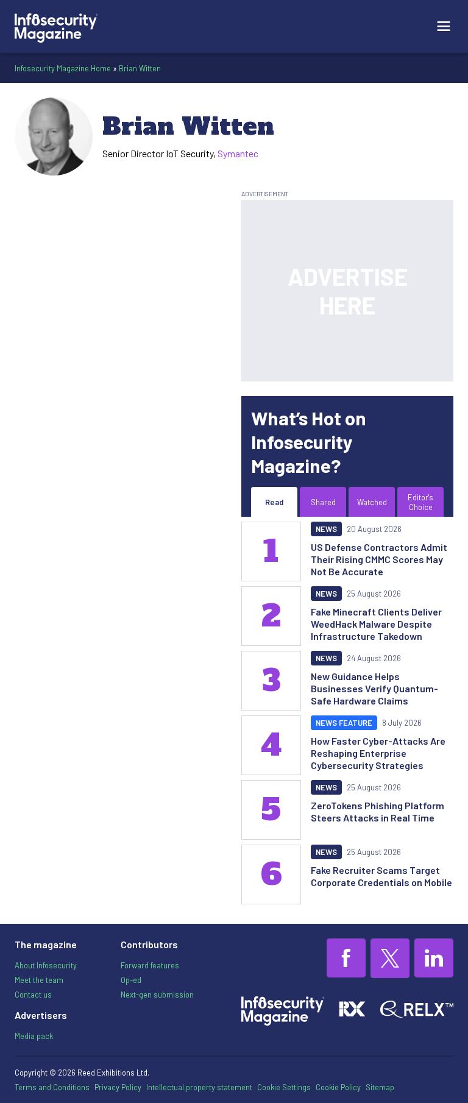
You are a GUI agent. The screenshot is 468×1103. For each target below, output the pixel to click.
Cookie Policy (338, 1087)
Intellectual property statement (199, 1087)
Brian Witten (140, 68)
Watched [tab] (372, 502)
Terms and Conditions (52, 1087)
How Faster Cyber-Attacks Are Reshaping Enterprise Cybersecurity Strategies (378, 753)
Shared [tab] (323, 502)
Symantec (238, 153)
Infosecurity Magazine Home (63, 68)
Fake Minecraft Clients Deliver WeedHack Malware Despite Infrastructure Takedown (376, 624)
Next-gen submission (157, 994)
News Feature (344, 723)
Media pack (34, 1036)
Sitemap (380, 1087)
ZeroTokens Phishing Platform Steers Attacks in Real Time (377, 811)
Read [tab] (274, 502)
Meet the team (39, 980)
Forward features (150, 965)
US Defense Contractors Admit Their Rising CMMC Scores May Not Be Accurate (379, 559)
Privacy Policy (117, 1087)
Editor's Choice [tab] (420, 502)
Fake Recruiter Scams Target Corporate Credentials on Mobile (381, 876)
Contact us (33, 994)
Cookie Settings (284, 1087)
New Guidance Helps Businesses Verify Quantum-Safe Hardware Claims (374, 688)
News (326, 529)
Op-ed (131, 980)
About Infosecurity (46, 965)
